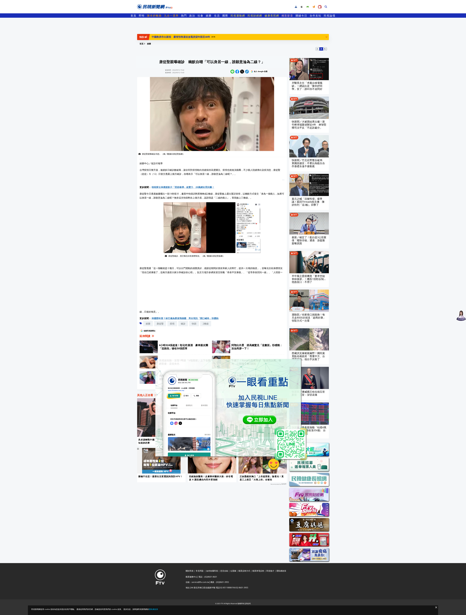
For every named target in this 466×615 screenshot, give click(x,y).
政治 (192, 15)
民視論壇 (329, 15)
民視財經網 (255, 15)
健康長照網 (272, 15)
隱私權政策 (153, 609)
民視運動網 (238, 15)
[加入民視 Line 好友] (233, 410)
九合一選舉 (171, 15)
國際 (225, 15)
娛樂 (209, 15)
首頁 (133, 15)
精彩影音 (287, 15)
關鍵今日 (301, 15)
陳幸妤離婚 (154, 15)
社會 (200, 15)
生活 (217, 15)
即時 (142, 15)
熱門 (184, 15)
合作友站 (315, 15)
